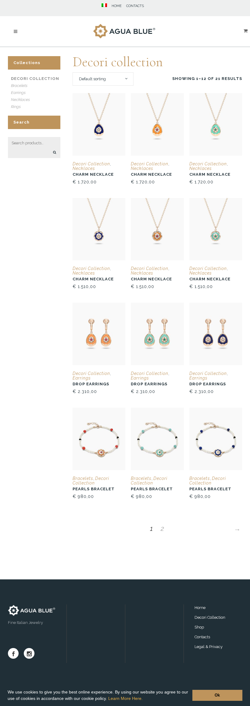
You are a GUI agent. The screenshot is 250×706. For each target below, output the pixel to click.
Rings (16, 106)
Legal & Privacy (209, 646)
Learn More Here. (125, 698)
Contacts (202, 637)
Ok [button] (217, 695)
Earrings (18, 92)
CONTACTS (135, 6)
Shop (199, 627)
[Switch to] (102, 6)
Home (200, 607)
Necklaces (20, 99)
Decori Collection (35, 78)
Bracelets (19, 85)
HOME (117, 6)
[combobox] (103, 79)
